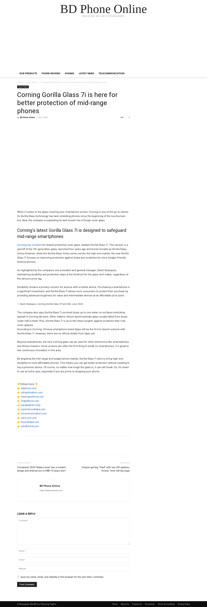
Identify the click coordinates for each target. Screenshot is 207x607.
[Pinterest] (35, 124)
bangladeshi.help (30, 405)
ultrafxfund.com (30, 426)
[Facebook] (20, 124)
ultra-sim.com (29, 417)
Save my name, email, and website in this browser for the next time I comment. (62, 576)
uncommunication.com (34, 413)
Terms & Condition (166, 604)
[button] (186, 73)
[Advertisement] (103, 45)
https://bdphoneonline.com (51, 490)
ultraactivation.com (32, 392)
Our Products (28, 73)
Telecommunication (111, 73)
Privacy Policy (184, 604)
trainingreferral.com (32, 396)
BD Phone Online (27, 117)
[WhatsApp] (42, 124)
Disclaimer (150, 604)
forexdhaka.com (30, 422)
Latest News (86, 73)
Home (20, 82)
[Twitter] (28, 124)
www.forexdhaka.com (33, 409)
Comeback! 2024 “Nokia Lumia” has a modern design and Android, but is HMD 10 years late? (41, 469)
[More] (50, 124)
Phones (69, 73)
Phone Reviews (51, 73)
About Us (125, 604)
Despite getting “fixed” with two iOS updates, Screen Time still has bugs (106, 469)
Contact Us (137, 604)
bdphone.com (29, 388)
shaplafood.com (30, 400)
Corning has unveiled (29, 244)
